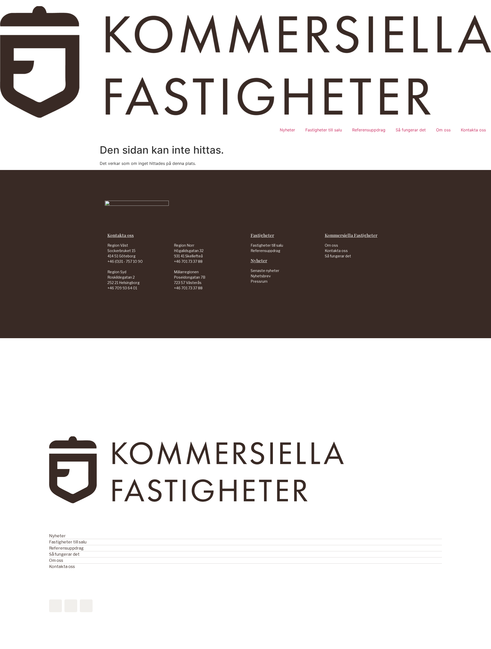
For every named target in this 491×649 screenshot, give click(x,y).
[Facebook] (126, 299)
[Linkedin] (111, 299)
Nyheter (287, 129)
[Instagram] (142, 299)
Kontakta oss (473, 129)
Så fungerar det (411, 129)
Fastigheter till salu (323, 129)
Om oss (443, 129)
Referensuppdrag (368, 129)
